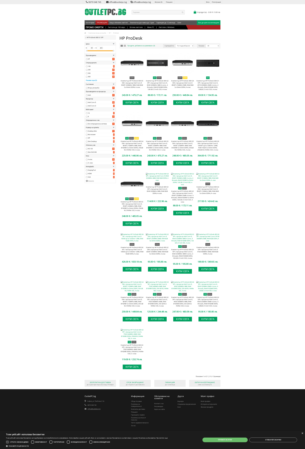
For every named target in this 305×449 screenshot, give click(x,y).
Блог (179, 22)
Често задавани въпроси (140, 423)
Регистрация (216, 2)
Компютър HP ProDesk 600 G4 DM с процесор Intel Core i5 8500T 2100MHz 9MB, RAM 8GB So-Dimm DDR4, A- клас (208, 190)
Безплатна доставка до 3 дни (142, 22)
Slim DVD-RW (92, 152)
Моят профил (205, 401)
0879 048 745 (94, 2)
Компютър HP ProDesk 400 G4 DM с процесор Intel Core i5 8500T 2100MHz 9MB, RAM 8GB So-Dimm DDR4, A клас (182, 84)
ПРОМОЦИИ (102, 22)
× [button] (302, 433)
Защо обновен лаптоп (118, 22)
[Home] (85, 33)
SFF (89, 138)
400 (89, 77)
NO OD (90, 149)
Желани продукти (207, 407)
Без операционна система (97, 124)
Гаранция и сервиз (138, 415)
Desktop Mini (92, 131)
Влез (207, 2)
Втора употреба (93, 88)
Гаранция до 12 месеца (165, 22)
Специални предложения (187, 404)
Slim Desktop (92, 141)
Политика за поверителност (136, 405)
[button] (87, 446)
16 (89, 113)
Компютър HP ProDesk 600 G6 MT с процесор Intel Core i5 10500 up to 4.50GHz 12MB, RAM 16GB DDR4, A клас (132, 250)
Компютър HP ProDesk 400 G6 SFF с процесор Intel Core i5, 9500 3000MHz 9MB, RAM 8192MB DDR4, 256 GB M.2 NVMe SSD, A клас (182, 301)
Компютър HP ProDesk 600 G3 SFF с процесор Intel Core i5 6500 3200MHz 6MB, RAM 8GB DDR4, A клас (157, 190)
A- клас (90, 163)
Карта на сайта (159, 409)
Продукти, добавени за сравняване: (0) (141, 46)
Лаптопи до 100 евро (116, 27)
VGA (89, 177)
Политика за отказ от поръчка (138, 419)
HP (89, 59)
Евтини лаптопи (136, 27)
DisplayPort (92, 170)
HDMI (90, 174)
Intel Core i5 (92, 102)
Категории (90, 22)
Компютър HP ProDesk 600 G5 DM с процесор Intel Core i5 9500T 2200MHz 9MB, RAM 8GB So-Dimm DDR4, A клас (132, 84)
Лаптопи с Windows (166, 27)
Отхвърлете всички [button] (273, 440)
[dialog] (152, 440)
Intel (89, 95)
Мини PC (150, 27)
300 (89, 73)
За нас (133, 426)
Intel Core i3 (92, 106)
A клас (90, 159)
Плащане (169, 2)
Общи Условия (136, 401)
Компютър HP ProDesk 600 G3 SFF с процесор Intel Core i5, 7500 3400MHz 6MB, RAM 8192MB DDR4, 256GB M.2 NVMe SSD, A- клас (132, 349)
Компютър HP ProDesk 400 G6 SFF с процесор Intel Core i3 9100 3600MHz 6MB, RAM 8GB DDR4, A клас (208, 250)
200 (89, 70)
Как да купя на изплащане (208, 22)
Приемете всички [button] (225, 440)
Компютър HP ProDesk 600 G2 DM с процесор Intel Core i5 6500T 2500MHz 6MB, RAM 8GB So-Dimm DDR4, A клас (157, 250)
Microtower (92, 135)
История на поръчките (209, 404)
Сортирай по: (169, 46)
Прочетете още (162, 438)
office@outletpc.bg (118, 2)
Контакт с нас (159, 404)
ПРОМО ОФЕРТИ (94, 27)
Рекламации (158, 406)
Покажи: (201, 46)
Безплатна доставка (138, 409)
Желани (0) (158, 2)
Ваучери (181, 401)
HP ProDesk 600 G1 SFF (95, 37)
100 (89, 66)
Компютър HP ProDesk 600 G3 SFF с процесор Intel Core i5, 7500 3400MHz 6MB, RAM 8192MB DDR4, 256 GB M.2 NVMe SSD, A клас (157, 301)
